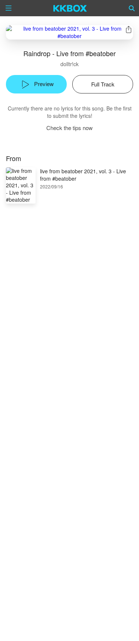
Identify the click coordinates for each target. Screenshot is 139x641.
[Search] (132, 8)
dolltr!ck (69, 64)
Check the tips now (69, 128)
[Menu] (8, 8)
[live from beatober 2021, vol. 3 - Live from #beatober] (69, 32)
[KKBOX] (70, 8)
